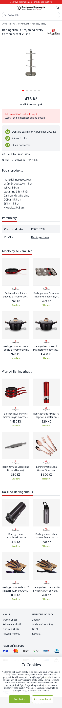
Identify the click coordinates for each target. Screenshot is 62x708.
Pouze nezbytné (42, 699)
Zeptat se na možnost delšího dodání (25, 117)
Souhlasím (19, 699)
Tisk (7, 159)
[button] (23, 89)
